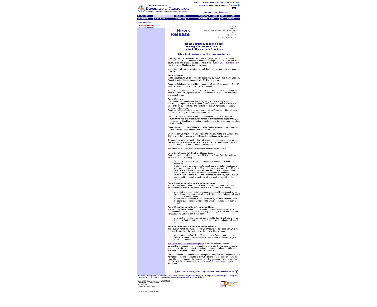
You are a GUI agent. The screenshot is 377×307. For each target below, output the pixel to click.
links (231, 276)
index (236, 276)
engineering (190, 276)
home (149, 276)
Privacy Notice (194, 272)
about (154, 276)
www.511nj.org (212, 261)
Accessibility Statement (225, 272)
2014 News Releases (146, 27)
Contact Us (183, 272)
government (173, 277)
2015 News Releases (146, 25)
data (226, 276)
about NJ (157, 277)
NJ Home (197, 2)
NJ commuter (162, 276)
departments (199, 277)
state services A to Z (186, 277)
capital (212, 276)
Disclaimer (208, 12)
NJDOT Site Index (206, 5)
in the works (172, 276)
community (220, 276)
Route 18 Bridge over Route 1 (224, 63)
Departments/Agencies (225, 2)
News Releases (144, 23)
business (181, 276)
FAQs (237, 2)
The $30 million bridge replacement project (186, 244)
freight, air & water (202, 276)
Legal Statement (208, 272)
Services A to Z (208, 2)
